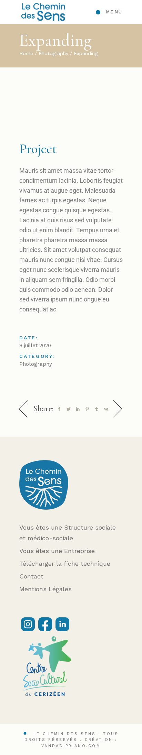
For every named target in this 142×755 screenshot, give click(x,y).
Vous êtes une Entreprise (57, 550)
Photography (35, 364)
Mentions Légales (45, 589)
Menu (114, 11)
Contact (31, 576)
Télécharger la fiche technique (64, 563)
